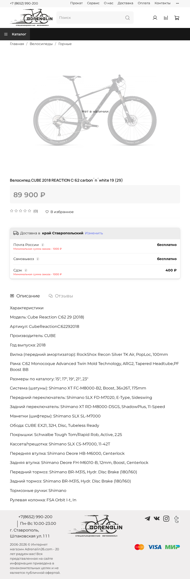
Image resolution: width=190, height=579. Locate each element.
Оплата (144, 3)
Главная (17, 44)
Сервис (93, 3)
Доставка (125, 3)
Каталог (19, 34)
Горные (65, 44)
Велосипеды (41, 44)
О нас (108, 3)
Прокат (76, 3)
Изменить (94, 233)
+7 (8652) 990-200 (24, 3)
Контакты (162, 3)
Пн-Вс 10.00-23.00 (38, 523)
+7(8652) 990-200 (35, 516)
